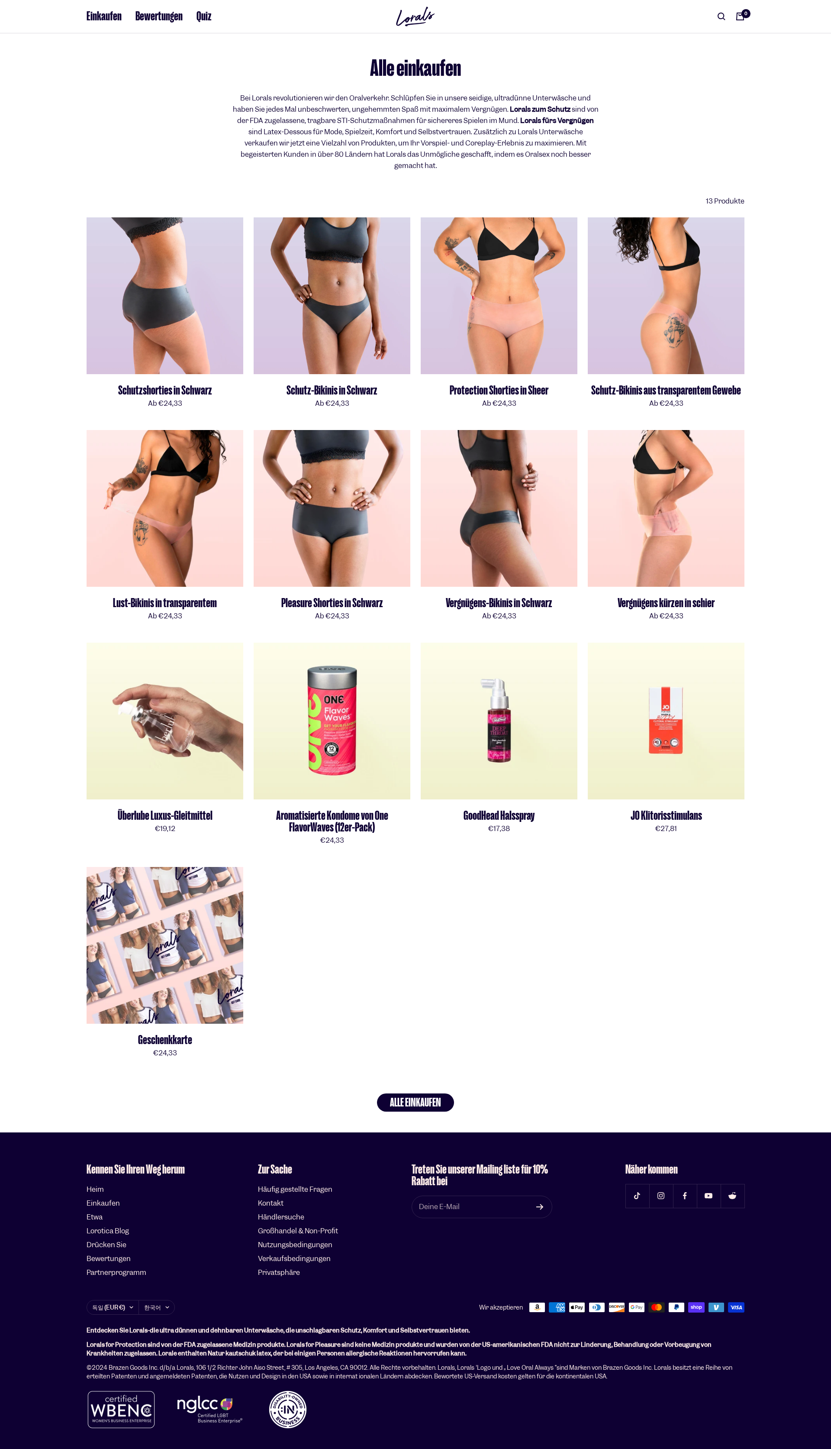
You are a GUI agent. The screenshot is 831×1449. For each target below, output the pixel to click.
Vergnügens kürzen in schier (666, 603)
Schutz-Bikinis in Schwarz (332, 390)
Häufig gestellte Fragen (295, 1189)
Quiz (204, 16)
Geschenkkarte (165, 1040)
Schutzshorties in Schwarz (165, 390)
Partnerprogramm (116, 1272)
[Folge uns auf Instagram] (661, 1196)
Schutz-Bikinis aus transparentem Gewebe (666, 390)
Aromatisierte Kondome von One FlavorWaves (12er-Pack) (332, 821)
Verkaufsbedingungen (294, 1258)
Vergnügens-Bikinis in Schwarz (499, 603)
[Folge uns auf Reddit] (732, 1196)
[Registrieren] (540, 1207)
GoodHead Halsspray (499, 816)
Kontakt (270, 1203)
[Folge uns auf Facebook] (685, 1196)
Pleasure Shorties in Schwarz (332, 603)
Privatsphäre (279, 1272)
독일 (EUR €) (108, 1307)
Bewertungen (159, 16)
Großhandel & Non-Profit (298, 1231)
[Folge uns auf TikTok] (637, 1196)
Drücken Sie (106, 1244)
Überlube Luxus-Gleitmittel (165, 816)
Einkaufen (104, 16)
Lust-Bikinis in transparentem (165, 603)
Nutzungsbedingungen (295, 1244)
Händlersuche (281, 1217)
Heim (95, 1189)
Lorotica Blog (108, 1231)
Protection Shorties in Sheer (499, 390)
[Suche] (721, 16)
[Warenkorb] (740, 16)
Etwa (95, 1217)
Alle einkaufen (415, 1102)
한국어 (152, 1307)
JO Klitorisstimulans (666, 816)
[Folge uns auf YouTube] (709, 1196)
